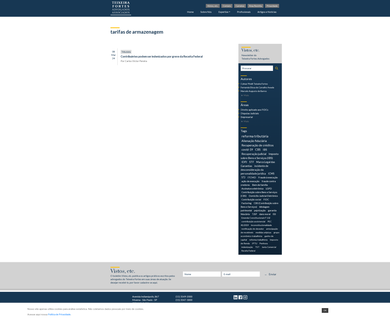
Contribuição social (251, 199)
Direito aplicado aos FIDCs (254, 109)
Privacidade (272, 6)
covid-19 (247, 149)
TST (257, 247)
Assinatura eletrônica (252, 188)
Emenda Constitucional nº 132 (255, 218)
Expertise (223, 11)
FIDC (266, 199)
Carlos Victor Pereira (136, 60)
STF (251, 162)
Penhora (263, 243)
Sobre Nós (206, 11)
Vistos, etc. (212, 6)
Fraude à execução (268, 177)
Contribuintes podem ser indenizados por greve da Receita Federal (162, 56)
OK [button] (325, 310)
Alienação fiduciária (254, 141)
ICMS (271, 173)
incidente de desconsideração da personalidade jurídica (254, 169)
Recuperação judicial (253, 154)
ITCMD (252, 177)
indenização (247, 247)
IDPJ (244, 162)
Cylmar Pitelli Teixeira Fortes (254, 83)
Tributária (126, 52)
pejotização (260, 210)
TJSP (254, 214)
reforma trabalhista (258, 239)
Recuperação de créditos (257, 145)
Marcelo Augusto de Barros (254, 91)
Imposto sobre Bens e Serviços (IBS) (259, 156)
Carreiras (240, 6)
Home (190, 11)
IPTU (254, 243)
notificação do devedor (252, 228)
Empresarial (247, 117)
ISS (274, 214)
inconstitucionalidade (261, 225)
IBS (265, 149)
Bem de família (260, 184)
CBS (258, 149)
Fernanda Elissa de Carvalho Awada (257, 87)
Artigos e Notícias (267, 11)
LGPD (269, 188)
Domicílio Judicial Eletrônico (263, 195)
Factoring (246, 203)
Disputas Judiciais (250, 113)
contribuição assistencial (253, 221)
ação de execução (250, 181)
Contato (227, 6)
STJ (243, 177)
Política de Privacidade (59, 314)
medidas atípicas (263, 232)
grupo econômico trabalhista (260, 234)
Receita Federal (248, 251)
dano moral (264, 214)
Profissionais (244, 11)
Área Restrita (255, 6)
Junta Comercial (269, 247)
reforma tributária (254, 136)
